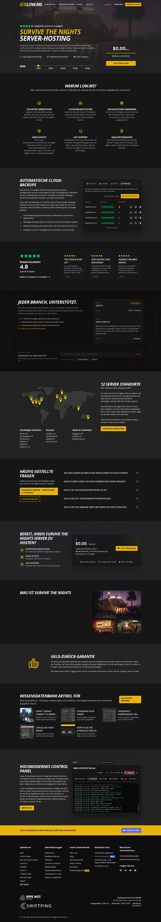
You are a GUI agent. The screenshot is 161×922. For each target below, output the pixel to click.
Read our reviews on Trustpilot (33, 277)
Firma (79, 4)
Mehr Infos (27, 808)
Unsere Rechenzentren (113, 428)
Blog (71, 856)
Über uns (73, 853)
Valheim (23, 867)
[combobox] (98, 354)
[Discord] (130, 870)
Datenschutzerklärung (129, 859)
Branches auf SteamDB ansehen (33, 329)
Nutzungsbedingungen (129, 856)
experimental (82, 359)
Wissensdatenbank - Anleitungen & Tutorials (38, 491)
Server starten (133, 4)
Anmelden (118, 4)
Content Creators (52, 863)
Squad (22, 881)
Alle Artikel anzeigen (127, 699)
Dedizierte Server (66, 4)
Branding (73, 867)
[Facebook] (121, 870)
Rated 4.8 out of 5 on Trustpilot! (48, 26)
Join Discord (132, 830)
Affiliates (48, 860)
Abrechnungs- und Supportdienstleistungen (105, 861)
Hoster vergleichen (53, 877)
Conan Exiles (25, 856)
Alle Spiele (24, 884)
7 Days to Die (25, 874)
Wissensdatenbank (53, 870)
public (94, 359)
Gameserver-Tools (53, 874)
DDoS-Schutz (75, 863)
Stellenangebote (77, 870)
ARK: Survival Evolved (29, 860)
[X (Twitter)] (126, 870)
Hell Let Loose (25, 877)
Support (89, 4)
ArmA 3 (23, 870)
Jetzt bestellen (121, 63)
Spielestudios (50, 867)
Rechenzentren (76, 860)
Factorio (23, 863)
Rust (22, 853)
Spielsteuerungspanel (104, 853)
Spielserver (50, 4)
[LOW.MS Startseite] (31, 4)
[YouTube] (135, 870)
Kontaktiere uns (30, 499)
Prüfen (138, 354)
